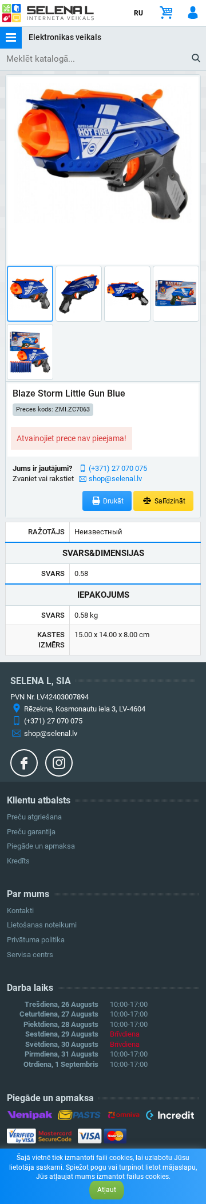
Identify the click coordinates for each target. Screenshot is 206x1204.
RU (138, 13)
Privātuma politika (36, 939)
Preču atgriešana (34, 817)
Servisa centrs (30, 954)
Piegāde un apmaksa (41, 846)
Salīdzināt (169, 501)
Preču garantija (31, 831)
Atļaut (106, 1190)
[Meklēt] (196, 59)
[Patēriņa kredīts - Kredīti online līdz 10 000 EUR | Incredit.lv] (169, 1117)
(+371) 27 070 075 (118, 468)
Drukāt (112, 501)
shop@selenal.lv (115, 478)
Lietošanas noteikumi (42, 925)
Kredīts (18, 861)
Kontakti (20, 910)
